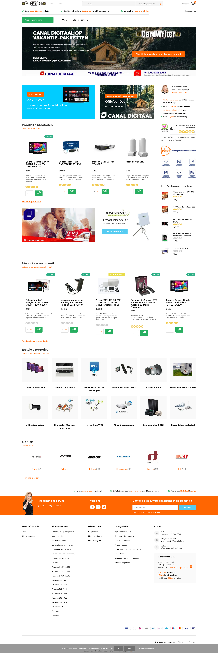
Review (55, 562)
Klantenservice (190, 11)
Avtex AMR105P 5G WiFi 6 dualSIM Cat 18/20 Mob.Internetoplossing (108, 302)
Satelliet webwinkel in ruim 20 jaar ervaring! (87, 11)
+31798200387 (167, 532)
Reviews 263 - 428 (59, 598)
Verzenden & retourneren (62, 545)
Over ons (55, 615)
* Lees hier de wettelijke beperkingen (146, 512)
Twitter (104, 507)
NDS (181, 469)
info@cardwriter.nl (168, 539)
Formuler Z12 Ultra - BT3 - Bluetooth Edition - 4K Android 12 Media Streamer (144, 303)
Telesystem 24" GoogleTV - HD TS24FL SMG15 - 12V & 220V (37, 302)
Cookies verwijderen (60, 558)
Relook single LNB (135, 161)
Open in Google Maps (178, 568)
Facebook (92, 507)
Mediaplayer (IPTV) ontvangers (94, 389)
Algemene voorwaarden (62, 549)
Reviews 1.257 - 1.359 (61, 567)
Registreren (93, 532)
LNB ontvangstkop (35, 425)
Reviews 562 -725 (59, 589)
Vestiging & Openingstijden (63, 532)
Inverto (152, 469)
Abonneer (187, 507)
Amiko (37, 469)
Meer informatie (127, 225)
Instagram (98, 507)
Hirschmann (123, 469)
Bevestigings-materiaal (183, 425)
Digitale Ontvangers (64, 387)
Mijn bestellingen (95, 536)
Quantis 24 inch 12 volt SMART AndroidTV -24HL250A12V (37, 164)
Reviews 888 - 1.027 (60, 580)
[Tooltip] (174, 103)
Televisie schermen (35, 387)
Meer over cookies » (146, 648)
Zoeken (160, 3)
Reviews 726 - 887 (59, 585)
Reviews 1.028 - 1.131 (61, 576)
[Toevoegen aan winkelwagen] (39, 193)
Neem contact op (179, 92)
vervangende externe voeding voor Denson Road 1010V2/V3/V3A (72, 302)
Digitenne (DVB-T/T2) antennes (127, 558)
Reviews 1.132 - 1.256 (61, 571)
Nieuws (60, 4)
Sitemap (55, 611)
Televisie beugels (121, 545)
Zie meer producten (31, 201)
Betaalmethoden (59, 540)
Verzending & (136, 11)
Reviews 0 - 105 (58, 607)
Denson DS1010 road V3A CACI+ (103, 162)
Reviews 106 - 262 (59, 602)
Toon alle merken (30, 478)
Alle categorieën (80, 20)
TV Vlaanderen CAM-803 (184, 207)
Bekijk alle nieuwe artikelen (35, 341)
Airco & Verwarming (124, 425)
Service (51, 4)
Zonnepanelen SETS (153, 425)
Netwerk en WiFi (94, 425)
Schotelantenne (153, 387)
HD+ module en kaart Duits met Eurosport (182, 234)
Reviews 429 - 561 (59, 593)
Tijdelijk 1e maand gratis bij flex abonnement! (158, 54)
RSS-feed (182, 642)
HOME (64, 20)
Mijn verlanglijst (94, 540)
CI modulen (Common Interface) (64, 426)
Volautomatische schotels (183, 387)
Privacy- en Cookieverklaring (63, 554)
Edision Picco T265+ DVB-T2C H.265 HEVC (70, 162)
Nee (129, 648)
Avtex (66, 469)
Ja (118, 648)
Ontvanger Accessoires (124, 387)
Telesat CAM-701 (180, 248)
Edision (94, 469)
